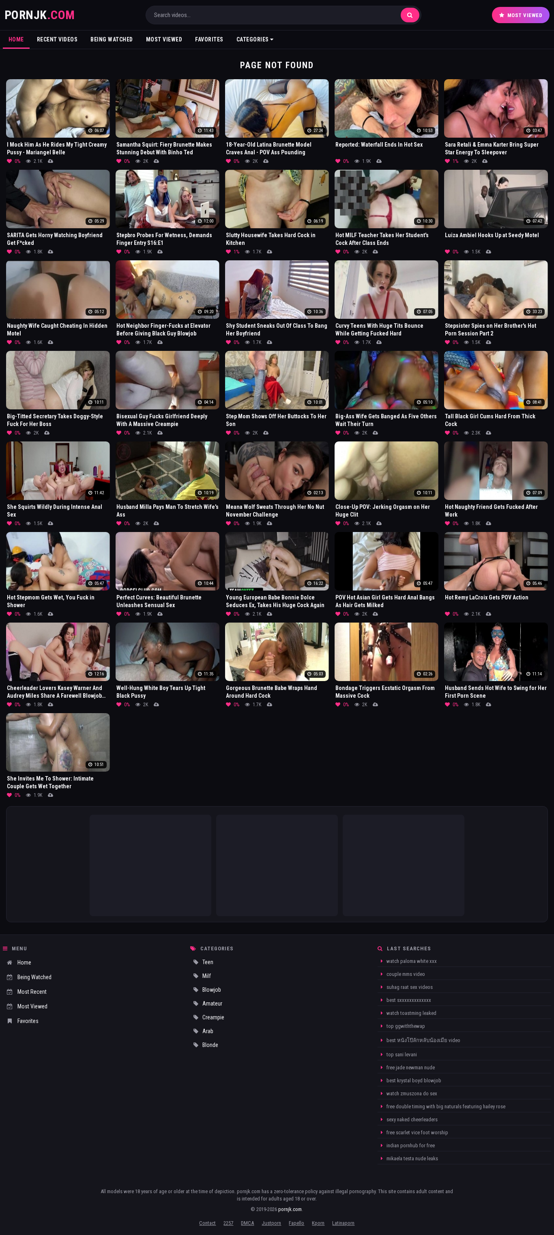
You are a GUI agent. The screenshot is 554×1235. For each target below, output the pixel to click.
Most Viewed (525, 15)
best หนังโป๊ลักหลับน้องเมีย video (422, 1040)
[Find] (410, 15)
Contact (207, 1223)
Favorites (209, 39)
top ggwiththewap (405, 1026)
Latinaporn (343, 1223)
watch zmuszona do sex (411, 1093)
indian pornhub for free (410, 1145)
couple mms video (405, 974)
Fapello (296, 1223)
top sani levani (401, 1054)
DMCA (247, 1223)
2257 (228, 1223)
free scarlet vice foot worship (416, 1132)
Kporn (318, 1223)
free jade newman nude (410, 1067)
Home (16, 39)
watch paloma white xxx (411, 961)
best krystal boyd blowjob (413, 1080)
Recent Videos (57, 39)
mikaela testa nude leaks (411, 1158)
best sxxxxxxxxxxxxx (408, 1000)
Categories (253, 39)
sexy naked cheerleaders (411, 1119)
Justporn (271, 1223)
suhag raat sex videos (409, 987)
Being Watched (111, 39)
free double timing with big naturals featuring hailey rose (445, 1106)
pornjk (39, 15)
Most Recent (32, 991)
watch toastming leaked (410, 1013)
